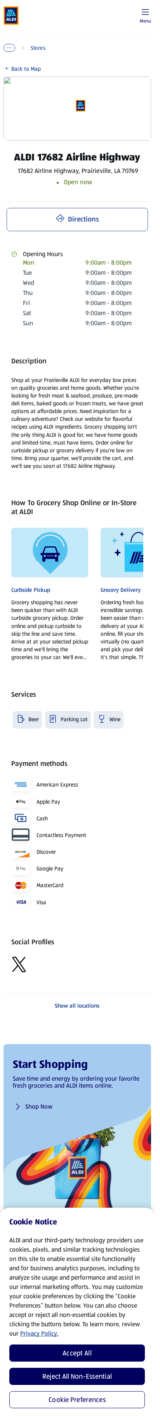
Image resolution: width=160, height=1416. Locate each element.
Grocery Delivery (121, 590)
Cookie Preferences (77, 1400)
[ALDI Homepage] (11, 15)
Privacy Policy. (39, 1333)
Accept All (77, 1353)
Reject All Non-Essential (77, 1376)
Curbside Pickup (30, 590)
